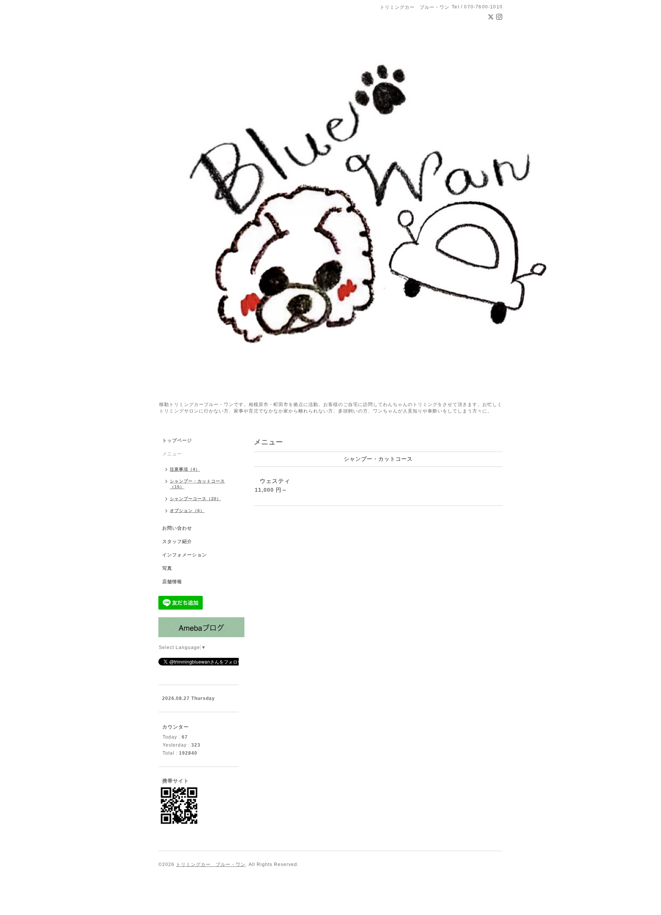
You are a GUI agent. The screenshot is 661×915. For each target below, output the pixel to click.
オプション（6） (187, 510)
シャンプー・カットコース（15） (197, 484)
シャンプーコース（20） (195, 498)
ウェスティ (275, 481)
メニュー (172, 454)
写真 (167, 568)
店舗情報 (172, 581)
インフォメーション (184, 555)
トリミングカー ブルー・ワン (211, 864)
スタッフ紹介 (177, 541)
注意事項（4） (185, 469)
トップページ (177, 440)
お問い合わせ (177, 528)
